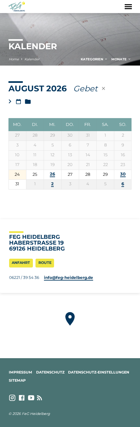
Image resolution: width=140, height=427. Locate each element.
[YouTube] (31, 398)
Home (14, 59)
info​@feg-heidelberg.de (68, 277)
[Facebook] (21, 398)
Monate (119, 59)
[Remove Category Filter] (103, 88)
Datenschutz (50, 372)
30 (123, 174)
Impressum (20, 372)
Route (44, 262)
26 (52, 174)
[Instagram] (12, 398)
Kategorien (92, 59)
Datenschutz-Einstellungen (98, 372)
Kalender (31, 59)
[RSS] (39, 398)
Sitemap (17, 380)
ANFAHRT (21, 262)
